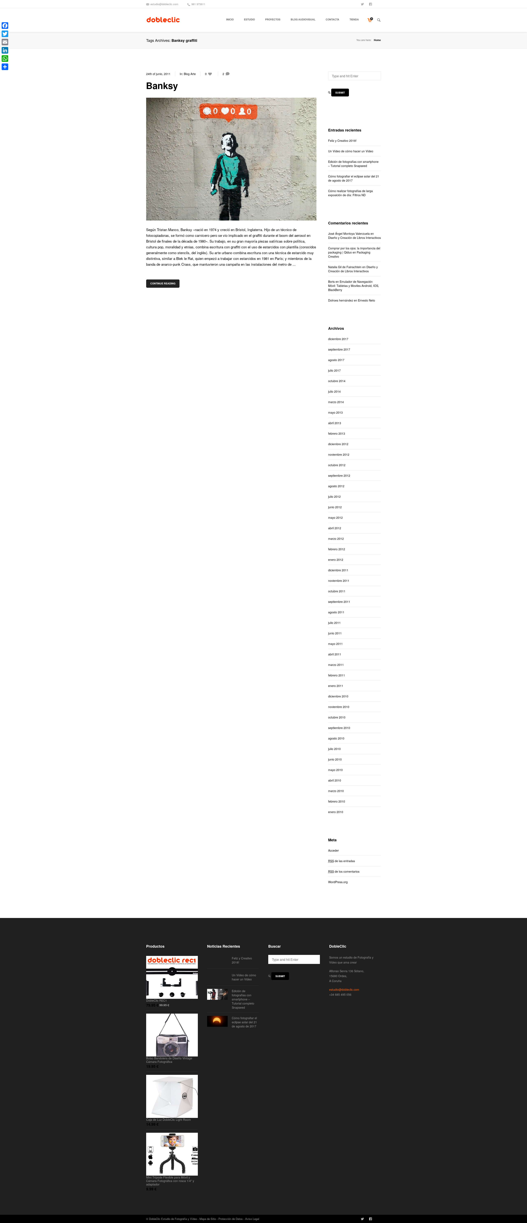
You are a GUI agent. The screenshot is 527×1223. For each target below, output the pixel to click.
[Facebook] (5, 25)
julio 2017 (334, 370)
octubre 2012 (336, 465)
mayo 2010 (335, 770)
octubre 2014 (336, 381)
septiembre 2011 (339, 602)
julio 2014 (334, 391)
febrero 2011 (336, 675)
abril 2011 (334, 654)
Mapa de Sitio (207, 1219)
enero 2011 (335, 686)
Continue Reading (162, 283)
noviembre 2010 (338, 707)
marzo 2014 (336, 402)
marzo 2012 (336, 538)
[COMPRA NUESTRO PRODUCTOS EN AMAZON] (379, 3)
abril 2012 (334, 528)
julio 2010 (334, 749)
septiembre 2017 (339, 349)
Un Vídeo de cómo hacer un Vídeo (350, 151)
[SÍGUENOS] (363, 3)
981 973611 (198, 4)
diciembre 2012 (338, 444)
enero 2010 (335, 812)
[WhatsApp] (5, 58)
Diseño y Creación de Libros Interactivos (354, 238)
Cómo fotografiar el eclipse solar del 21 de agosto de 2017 (353, 178)
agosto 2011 (336, 612)
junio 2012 (335, 507)
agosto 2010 (336, 738)
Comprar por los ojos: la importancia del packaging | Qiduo (354, 250)
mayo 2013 (335, 412)
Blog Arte (190, 74)
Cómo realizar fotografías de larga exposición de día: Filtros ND (350, 193)
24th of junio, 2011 (158, 74)
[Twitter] (5, 34)
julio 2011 (334, 623)
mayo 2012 (335, 517)
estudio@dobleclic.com (164, 4)
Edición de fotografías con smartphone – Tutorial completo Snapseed (353, 164)
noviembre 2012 (338, 454)
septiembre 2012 (339, 475)
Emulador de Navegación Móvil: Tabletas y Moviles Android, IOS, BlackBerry (353, 285)
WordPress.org (338, 882)
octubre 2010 (336, 717)
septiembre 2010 (339, 728)
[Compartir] (5, 67)
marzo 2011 (336, 665)
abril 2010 (334, 780)
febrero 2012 (336, 549)
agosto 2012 (336, 486)
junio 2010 (335, 759)
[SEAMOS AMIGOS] (371, 3)
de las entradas (341, 861)
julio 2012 (334, 496)
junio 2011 (335, 633)
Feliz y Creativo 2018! (342, 140)
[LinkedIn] (5, 50)
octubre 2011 (336, 591)
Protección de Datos (230, 1219)
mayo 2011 (335, 644)
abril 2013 (334, 423)
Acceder (333, 850)
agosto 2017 (336, 360)
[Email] (5, 42)
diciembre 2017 (338, 339)
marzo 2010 (336, 791)
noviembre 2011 (338, 581)
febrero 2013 (336, 433)
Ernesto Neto (366, 300)
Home (377, 40)
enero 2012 (335, 560)
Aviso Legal (252, 1219)
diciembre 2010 (338, 696)
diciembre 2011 (338, 570)
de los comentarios (343, 871)
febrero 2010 (336, 801)
